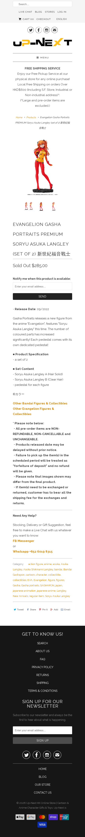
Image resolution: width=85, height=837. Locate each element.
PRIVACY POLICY (42, 667)
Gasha (16, 585)
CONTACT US (42, 792)
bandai (58, 569)
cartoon (30, 574)
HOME (43, 769)
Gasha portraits (30, 585)
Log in (62, 11)
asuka (56, 564)
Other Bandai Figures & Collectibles (40, 403)
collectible (54, 574)
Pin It (44, 609)
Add (56, 609)
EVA (29, 580)
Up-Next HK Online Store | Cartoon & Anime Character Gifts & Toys (44, 805)
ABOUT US (42, 651)
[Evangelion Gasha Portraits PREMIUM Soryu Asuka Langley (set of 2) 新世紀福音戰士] (42, 166)
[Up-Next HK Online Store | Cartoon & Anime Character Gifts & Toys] (42, 43)
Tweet (20, 609)
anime (48, 564)
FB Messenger (23, 541)
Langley (61, 590)
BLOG (42, 776)
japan (59, 585)
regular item (36, 596)
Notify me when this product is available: (42, 278)
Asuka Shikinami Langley (38, 569)
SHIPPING (43, 683)
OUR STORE (42, 784)
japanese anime (46, 590)
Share (33, 609)
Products (31, 117)
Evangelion (40, 580)
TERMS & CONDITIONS (42, 690)
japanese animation (24, 590)
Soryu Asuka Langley (57, 596)
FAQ (42, 659)
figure (51, 580)
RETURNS (42, 675)
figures (60, 580)
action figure (35, 564)
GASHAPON (47, 585)
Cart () (28, 19)
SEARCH (42, 643)
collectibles (19, 580)
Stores (50, 11)
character (41, 574)
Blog (38, 11)
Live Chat (25, 11)
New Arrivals (20, 596)
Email (67, 609)
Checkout (44, 19)
